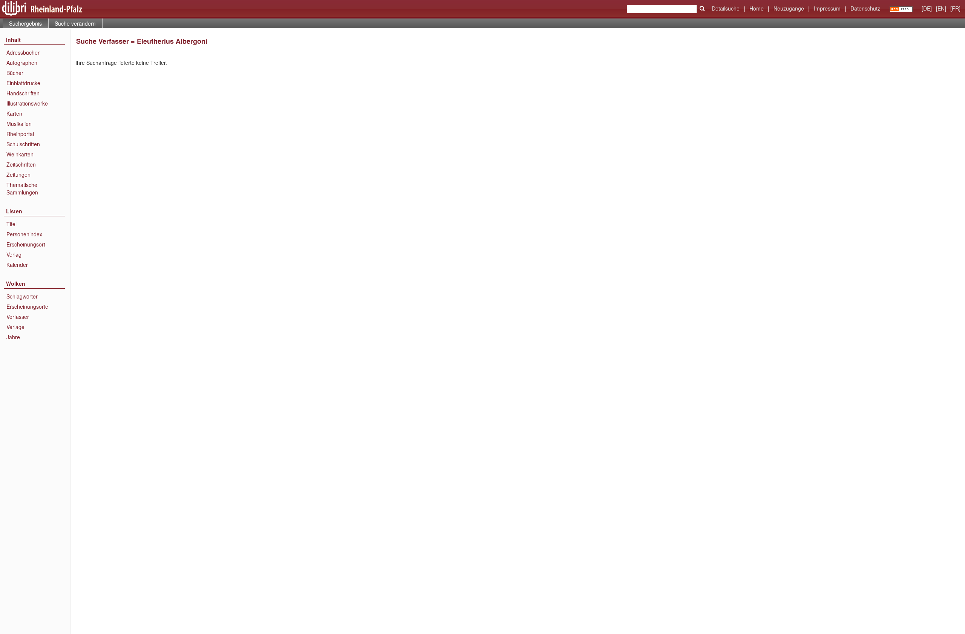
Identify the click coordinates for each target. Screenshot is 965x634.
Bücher (14, 73)
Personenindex (24, 234)
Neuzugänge (789, 8)
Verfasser (17, 316)
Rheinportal (20, 134)
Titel (11, 224)
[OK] (702, 9)
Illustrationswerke (27, 103)
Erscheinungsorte (27, 306)
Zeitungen (18, 174)
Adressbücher (23, 52)
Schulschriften (23, 144)
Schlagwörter (22, 296)
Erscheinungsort (25, 244)
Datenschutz (865, 8)
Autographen (21, 62)
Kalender (17, 264)
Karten (14, 113)
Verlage (15, 327)
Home (756, 8)
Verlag (13, 254)
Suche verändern (75, 23)
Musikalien (19, 123)
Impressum (827, 8)
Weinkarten (20, 154)
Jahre (13, 337)
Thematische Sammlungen (22, 188)
